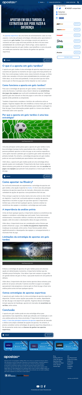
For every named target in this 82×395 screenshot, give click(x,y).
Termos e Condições (70, 365)
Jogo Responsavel (72, 358)
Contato (69, 368)
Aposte (18, 346)
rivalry (30, 188)
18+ (68, 356)
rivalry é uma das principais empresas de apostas (19, 320)
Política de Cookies (72, 359)
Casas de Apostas (54, 2)
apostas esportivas (11, 36)
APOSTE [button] (48, 60)
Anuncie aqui (56, 366)
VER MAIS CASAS (68, 57)
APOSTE (77, 24)
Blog (41, 2)
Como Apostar (70, 2)
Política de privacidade (70, 362)
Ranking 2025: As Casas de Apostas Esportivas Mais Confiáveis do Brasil (58, 360)
